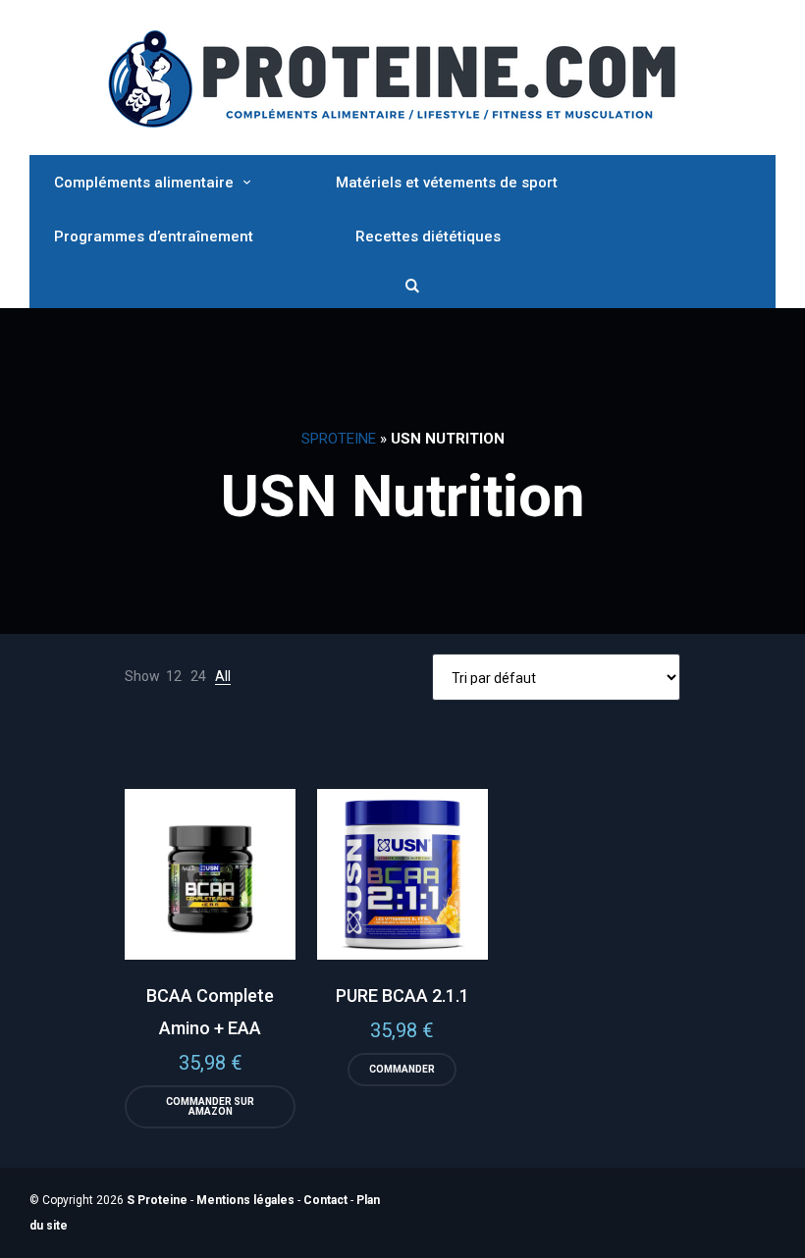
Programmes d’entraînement (153, 236)
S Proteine (157, 1200)
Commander (402, 1069)
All (223, 676)
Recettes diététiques (428, 236)
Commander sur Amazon (210, 1106)
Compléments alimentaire (144, 182)
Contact (325, 1200)
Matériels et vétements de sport (447, 182)
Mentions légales (245, 1200)
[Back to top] (785, 1238)
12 (174, 676)
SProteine (338, 438)
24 (198, 676)
